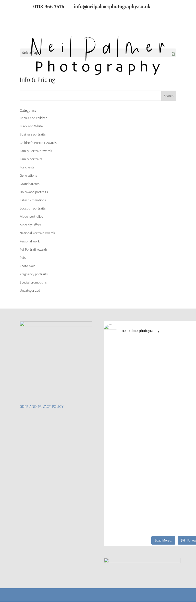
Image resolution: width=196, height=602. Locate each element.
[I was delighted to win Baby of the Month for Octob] (145, 461)
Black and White (31, 126)
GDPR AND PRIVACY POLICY (42, 406)
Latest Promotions (33, 200)
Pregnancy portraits (34, 274)
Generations (28, 175)
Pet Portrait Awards (33, 249)
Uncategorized (30, 290)
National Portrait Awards (37, 233)
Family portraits (31, 159)
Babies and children (33, 118)
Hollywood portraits (34, 192)
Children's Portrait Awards (38, 142)
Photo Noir (27, 266)
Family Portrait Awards (36, 151)
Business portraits (33, 134)
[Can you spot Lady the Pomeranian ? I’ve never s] (145, 414)
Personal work (30, 241)
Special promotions (33, 282)
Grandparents (30, 183)
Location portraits (33, 208)
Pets (23, 257)
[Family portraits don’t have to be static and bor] (145, 509)
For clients (27, 167)
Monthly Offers (30, 225)
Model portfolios (31, 216)
